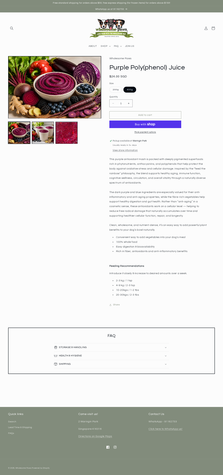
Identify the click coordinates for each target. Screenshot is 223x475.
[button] (11, 28)
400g (130, 89)
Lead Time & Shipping (20, 427)
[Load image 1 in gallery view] (19, 133)
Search (12, 422)
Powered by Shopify (41, 468)
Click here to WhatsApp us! (166, 429)
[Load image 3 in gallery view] (67, 133)
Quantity (113, 97)
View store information (125, 150)
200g (117, 90)
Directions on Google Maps (95, 436)
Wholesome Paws (23, 468)
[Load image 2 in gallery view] (43, 133)
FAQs (11, 433)
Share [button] (116, 305)
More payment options (145, 132)
